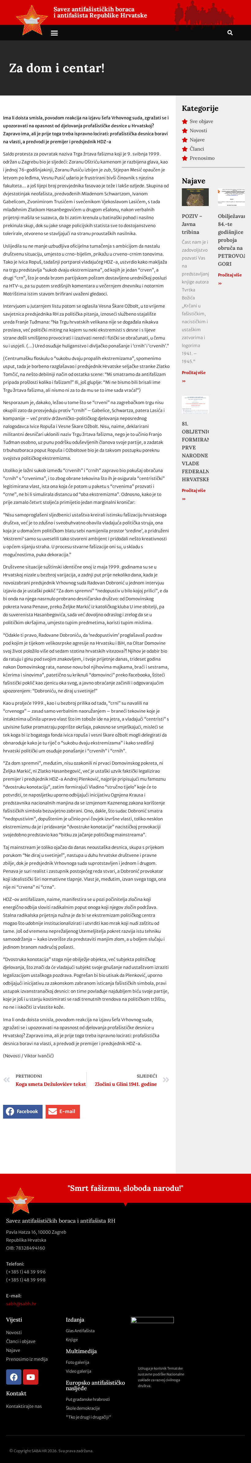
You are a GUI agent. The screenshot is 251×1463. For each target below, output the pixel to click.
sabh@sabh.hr (21, 1304)
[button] (54, 33)
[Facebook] (13, 1377)
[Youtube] (30, 1377)
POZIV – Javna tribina (192, 224)
